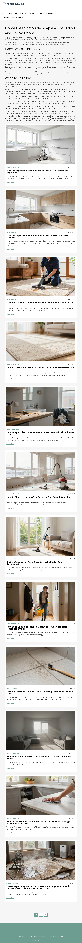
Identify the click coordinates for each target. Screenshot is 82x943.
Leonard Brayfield (12, 753)
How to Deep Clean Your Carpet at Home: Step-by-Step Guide (40, 367)
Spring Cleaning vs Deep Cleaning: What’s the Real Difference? (34, 563)
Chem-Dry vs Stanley (28, 13)
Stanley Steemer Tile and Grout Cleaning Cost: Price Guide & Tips (40, 693)
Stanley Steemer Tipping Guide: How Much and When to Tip (39, 303)
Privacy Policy (52, 936)
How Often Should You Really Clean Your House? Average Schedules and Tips (38, 822)
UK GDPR (61, 936)
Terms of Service (31, 936)
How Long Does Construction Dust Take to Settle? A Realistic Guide (40, 758)
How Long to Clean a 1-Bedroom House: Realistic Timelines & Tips (40, 433)
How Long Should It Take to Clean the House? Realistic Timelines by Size (36, 628)
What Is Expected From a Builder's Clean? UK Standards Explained (37, 172)
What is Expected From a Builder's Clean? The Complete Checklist (37, 236)
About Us (21, 936)
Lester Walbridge (12, 429)
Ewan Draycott (11, 232)
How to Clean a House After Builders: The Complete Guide (38, 497)
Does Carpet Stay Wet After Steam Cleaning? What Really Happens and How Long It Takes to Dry (38, 887)
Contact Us (42, 936)
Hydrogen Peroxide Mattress (13, 17)
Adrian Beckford (12, 559)
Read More (10, 182)
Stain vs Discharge (9, 13)
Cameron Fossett (12, 167)
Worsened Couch (46, 13)
